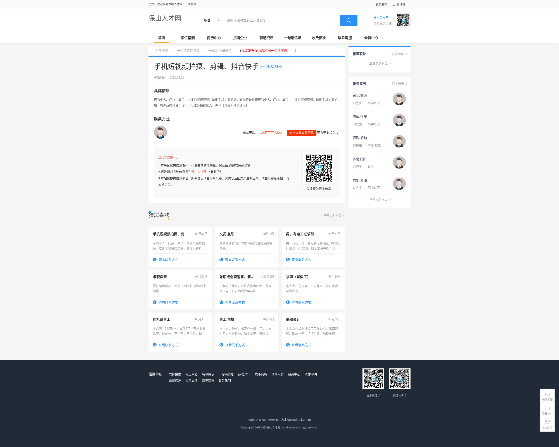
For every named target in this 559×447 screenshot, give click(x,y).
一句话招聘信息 (188, 50)
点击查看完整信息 (301, 132)
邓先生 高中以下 (366, 124)
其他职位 (359, 159)
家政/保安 (360, 117)
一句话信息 (292, 38)
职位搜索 (188, 38)
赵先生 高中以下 (366, 187)
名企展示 (208, 374)
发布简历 (261, 374)
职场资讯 (266, 38)
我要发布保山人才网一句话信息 (264, 50)
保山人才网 (164, 18)
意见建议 (208, 380)
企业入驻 (277, 374)
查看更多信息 (332, 215)
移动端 (400, 4)
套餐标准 (175, 380)
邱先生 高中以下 (366, 103)
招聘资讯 (244, 374)
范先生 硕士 (363, 166)
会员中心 (371, 38)
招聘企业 (240, 38)
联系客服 (345, 38)
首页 (161, 38)
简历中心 (214, 38)
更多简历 (398, 84)
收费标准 (319, 38)
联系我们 (225, 380)
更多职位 (398, 54)
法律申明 (311, 374)
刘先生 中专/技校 (367, 145)
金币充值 (191, 380)
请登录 (192, 4)
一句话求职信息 (220, 50)
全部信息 (161, 50)
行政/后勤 (360, 138)
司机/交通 (360, 95)
